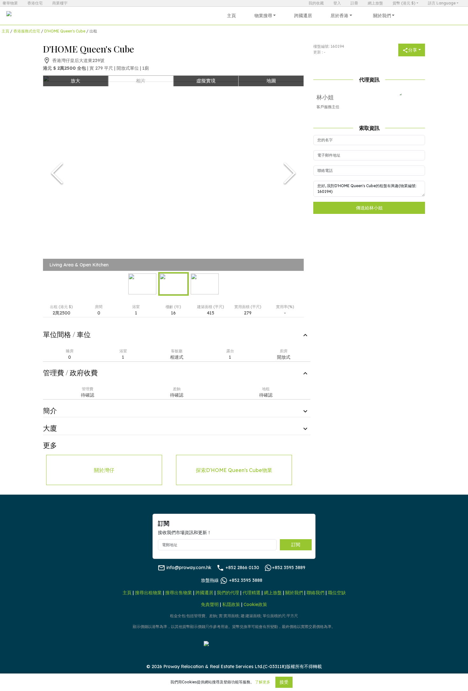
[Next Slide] (290, 173)
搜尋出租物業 (148, 593)
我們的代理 (228, 593)
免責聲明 (210, 604)
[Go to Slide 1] (142, 284)
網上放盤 (375, 3)
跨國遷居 (303, 15)
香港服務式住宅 (26, 31)
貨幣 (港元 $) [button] (404, 3)
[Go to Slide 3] (204, 284)
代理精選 (251, 593)
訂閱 (295, 544)
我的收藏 (316, 3)
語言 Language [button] (442, 3)
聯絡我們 (315, 593)
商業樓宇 (59, 3)
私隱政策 (231, 604)
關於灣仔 (104, 470)
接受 (284, 682)
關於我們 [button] (382, 15)
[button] (173, 173)
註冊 (354, 3)
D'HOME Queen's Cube (64, 31)
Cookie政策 (255, 604)
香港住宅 (35, 3)
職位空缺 (337, 593)
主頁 (231, 15)
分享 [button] (412, 50)
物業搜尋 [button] (263, 15)
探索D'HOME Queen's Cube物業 (234, 470)
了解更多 (262, 682)
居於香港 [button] (339, 15)
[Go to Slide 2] (173, 284)
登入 (337, 3)
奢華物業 (10, 3)
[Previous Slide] (57, 173)
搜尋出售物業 (178, 593)
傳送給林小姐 (369, 208)
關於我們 (294, 593)
